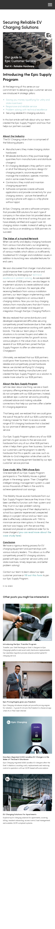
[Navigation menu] (50, 4)
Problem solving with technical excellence (26, 109)
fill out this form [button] (33, 575)
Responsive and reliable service (21, 106)
